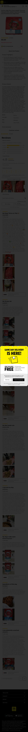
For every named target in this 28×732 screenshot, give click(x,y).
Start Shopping (18, 379)
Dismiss (7, 379)
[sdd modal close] (26, 348)
